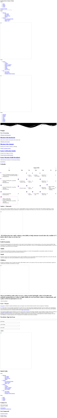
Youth (6, 67)
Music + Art (7, 20)
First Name (2, 321)
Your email (2, 327)
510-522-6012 (2, 407)
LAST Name (2, 324)
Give (3, 70)
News (4, 3)
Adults (6, 66)
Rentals (4, 5)
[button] (28, 1)
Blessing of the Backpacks (7, 137)
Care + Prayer (7, 69)
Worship (4, 17)
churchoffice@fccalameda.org (5, 408)
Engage (4, 61)
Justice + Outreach (8, 64)
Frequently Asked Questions (10, 73)
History (4, 4)
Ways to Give (7, 72)
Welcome (4, 12)
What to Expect (7, 19)
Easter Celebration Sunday (8, 151)
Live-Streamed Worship (9, 18)
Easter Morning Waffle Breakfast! (10, 157)
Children (6, 68)
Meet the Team (7, 15)
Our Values (7, 13)
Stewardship (7, 71)
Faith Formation (8, 65)
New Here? (7, 14)
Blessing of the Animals (7, 144)
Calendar (6, 63)
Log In (4, 6)
